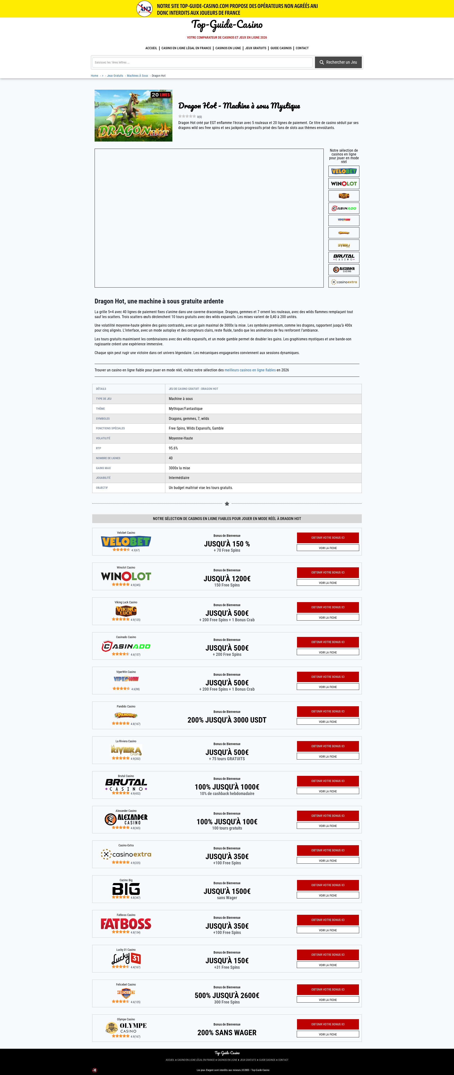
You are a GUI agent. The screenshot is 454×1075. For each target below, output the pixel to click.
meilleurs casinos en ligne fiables (250, 370)
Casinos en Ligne (228, 48)
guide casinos (281, 48)
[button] (328, 1024)
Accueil (151, 48)
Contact (302, 48)
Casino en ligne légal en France (186, 48)
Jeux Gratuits (255, 48)
